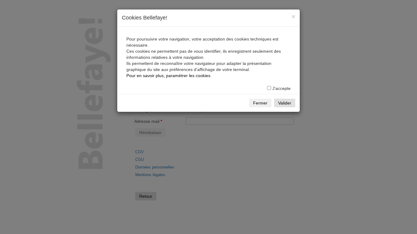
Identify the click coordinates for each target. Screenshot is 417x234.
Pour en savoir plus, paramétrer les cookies (168, 75)
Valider (284, 103)
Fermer (260, 103)
